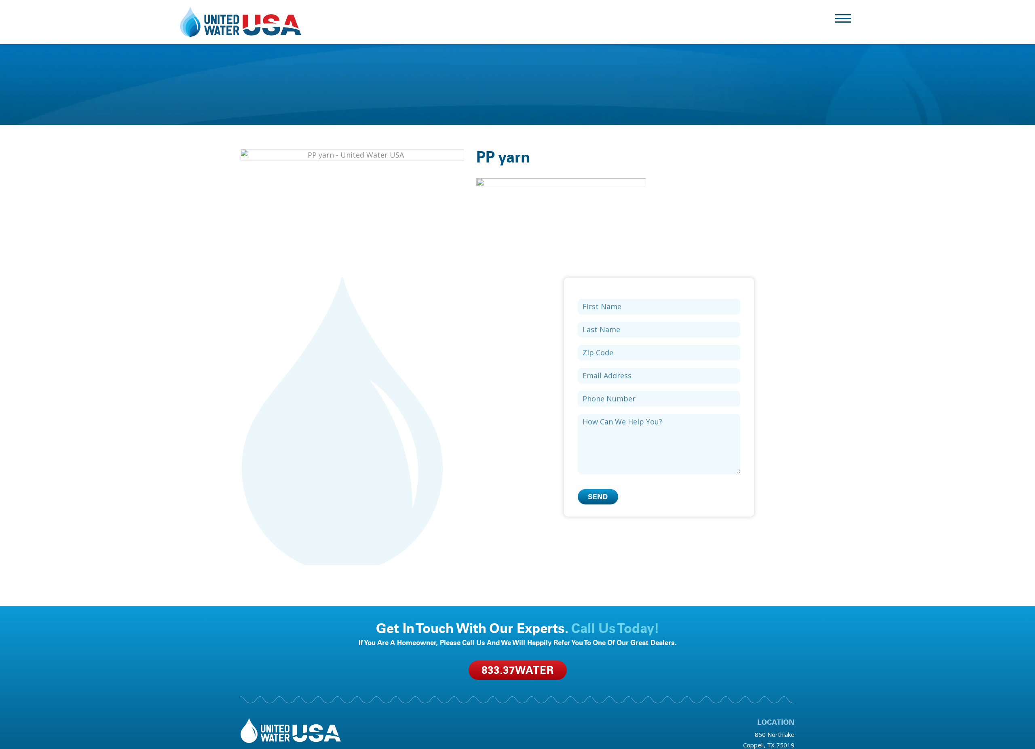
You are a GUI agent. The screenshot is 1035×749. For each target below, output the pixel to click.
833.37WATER (518, 670)
